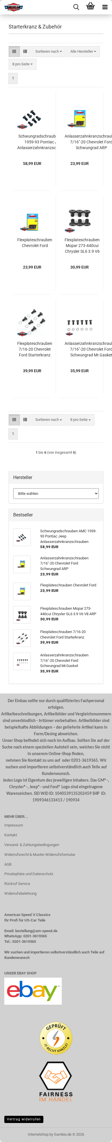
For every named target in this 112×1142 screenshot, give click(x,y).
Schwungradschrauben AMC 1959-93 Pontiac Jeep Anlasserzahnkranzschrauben (44, 142)
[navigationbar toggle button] (105, 7)
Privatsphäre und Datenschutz (28, 874)
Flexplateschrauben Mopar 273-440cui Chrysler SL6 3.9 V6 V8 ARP (82, 245)
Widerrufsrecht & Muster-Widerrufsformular (39, 854)
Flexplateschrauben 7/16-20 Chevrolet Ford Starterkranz (34, 349)
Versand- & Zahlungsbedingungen (31, 845)
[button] (14, 51)
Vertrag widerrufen (24, 1119)
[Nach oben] (96, 1133)
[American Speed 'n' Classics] (11, 7)
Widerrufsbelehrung (20, 893)
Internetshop (38, 1134)
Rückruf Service (17, 883)
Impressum (13, 825)
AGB (7, 864)
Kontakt (10, 835)
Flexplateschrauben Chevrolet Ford (34, 242)
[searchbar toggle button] (76, 7)
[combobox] (49, 51)
